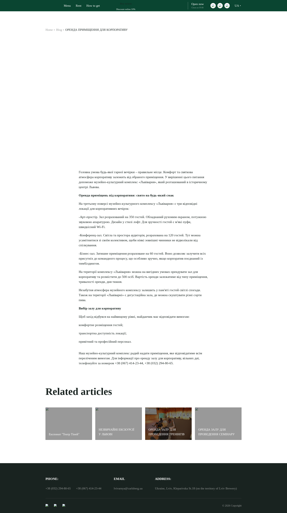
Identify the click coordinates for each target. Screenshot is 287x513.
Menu (67, 5)
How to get (93, 5)
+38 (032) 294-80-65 (58, 488)
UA (237, 5)
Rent (78, 5)
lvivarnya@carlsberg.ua (128, 488)
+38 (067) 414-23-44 (88, 488)
